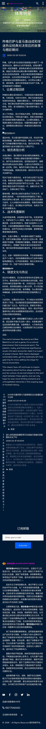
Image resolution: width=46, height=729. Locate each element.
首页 (17, 20)
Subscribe (23, 545)
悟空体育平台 (34, 722)
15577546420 (12, 707)
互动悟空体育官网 (9, 714)
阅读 (12, 429)
